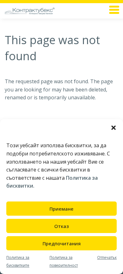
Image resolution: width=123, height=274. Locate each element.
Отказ (61, 226)
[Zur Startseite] (41, 10)
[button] (113, 127)
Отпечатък (107, 257)
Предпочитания (62, 243)
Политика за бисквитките (17, 261)
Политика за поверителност (64, 261)
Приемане (61, 209)
